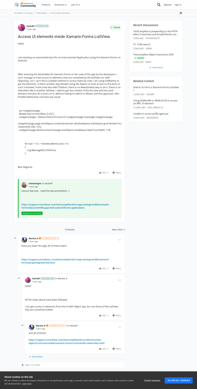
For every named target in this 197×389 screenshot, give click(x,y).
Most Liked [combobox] (118, 229)
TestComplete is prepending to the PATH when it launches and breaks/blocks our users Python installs (155, 33)
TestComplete (41, 13)
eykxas (149, 48)
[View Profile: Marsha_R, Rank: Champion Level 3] (24, 240)
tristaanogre (35, 183)
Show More (37, 356)
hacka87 (31, 26)
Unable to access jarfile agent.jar (151, 113)
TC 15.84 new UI (141, 44)
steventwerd (152, 117)
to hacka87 (47, 183)
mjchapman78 (153, 37)
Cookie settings (152, 380)
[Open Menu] (181, 13)
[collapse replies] (15, 238)
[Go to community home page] (25, 4)
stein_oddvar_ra (155, 107)
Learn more (26, 384)
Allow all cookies (179, 380)
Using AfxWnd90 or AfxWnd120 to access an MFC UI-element (155, 102)
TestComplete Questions (60, 13)
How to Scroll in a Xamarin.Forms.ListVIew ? (156, 89)
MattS (148, 61)
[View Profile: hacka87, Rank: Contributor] (21, 27)
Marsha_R (33, 238)
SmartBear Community (23, 13)
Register (168, 4)
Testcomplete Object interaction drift (153, 54)
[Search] (159, 4)
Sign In (178, 4)
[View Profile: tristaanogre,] (24, 185)
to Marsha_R (61, 278)
